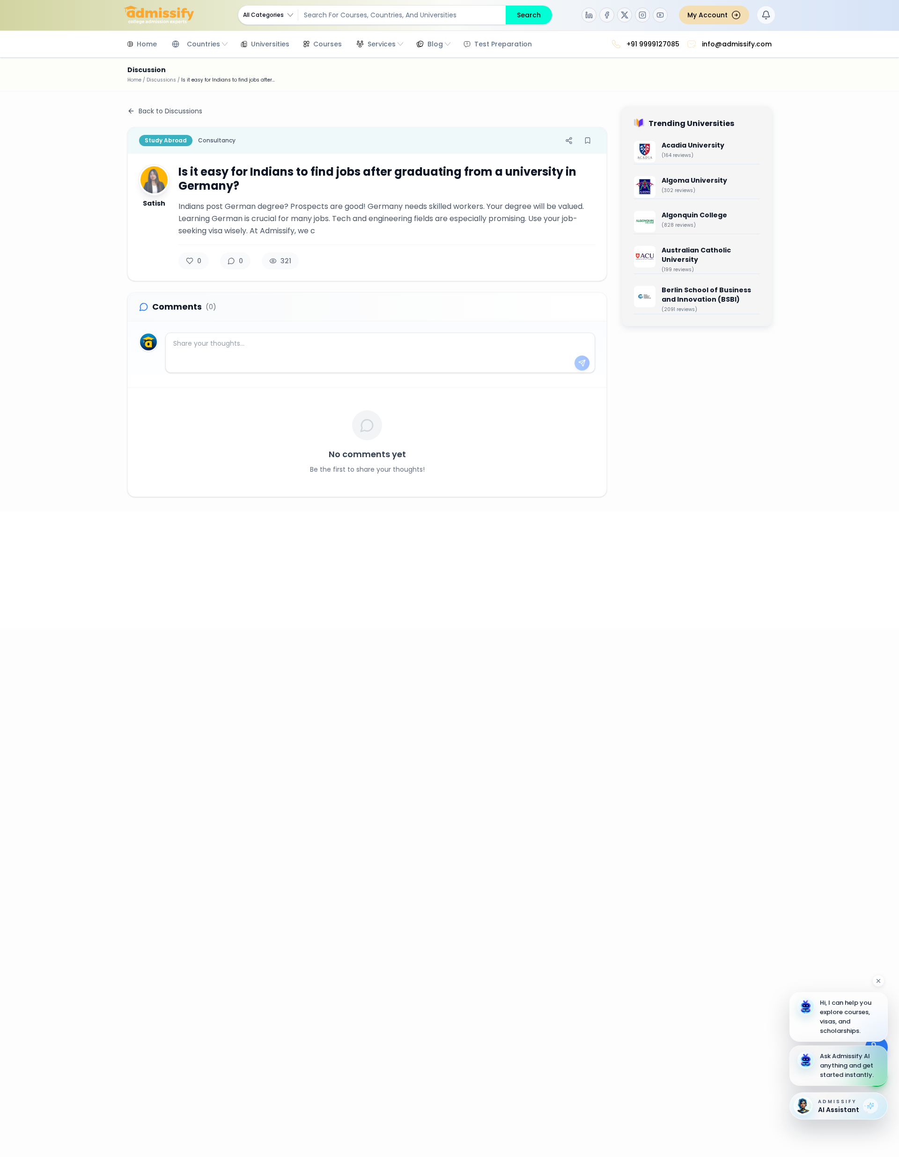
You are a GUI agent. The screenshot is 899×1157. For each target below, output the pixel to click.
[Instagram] (642, 14)
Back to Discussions (170, 111)
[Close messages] (878, 980)
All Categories (263, 15)
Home (134, 79)
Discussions (161, 79)
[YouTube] (660, 14)
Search (529, 15)
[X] (624, 14)
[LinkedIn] (589, 14)
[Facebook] (606, 14)
